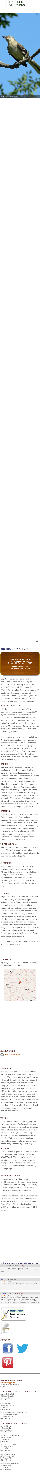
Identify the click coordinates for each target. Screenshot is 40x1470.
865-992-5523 (23, 666)
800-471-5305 (25, 668)
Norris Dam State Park (12, 1055)
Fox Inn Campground (7, 1383)
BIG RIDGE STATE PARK (20, 659)
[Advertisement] (17, 635)
